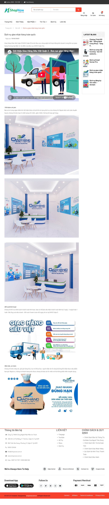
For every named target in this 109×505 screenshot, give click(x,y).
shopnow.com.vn (31, 496)
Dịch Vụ (61, 446)
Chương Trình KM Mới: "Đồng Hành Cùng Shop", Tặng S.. (96, 42)
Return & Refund (68, 469)
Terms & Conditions (86, 495)
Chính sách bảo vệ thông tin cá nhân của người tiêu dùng (94, 438)
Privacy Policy (100, 495)
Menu (60, 443)
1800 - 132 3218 (15, 2)
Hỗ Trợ (61, 440)
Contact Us (84, 469)
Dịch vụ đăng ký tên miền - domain (95, 82)
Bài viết (17, 28)
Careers (66, 495)
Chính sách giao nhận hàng (93, 449)
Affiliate (74, 495)
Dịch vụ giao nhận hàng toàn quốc (34, 28)
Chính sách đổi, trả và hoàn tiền (93, 444)
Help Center (51, 469)
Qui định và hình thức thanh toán (93, 452)
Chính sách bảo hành (91, 457)
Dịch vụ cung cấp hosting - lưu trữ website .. (96, 52)
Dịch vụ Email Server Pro (95, 61)
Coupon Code (100, 469)
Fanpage (62, 434)
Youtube (61, 437)
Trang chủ (8, 28)
